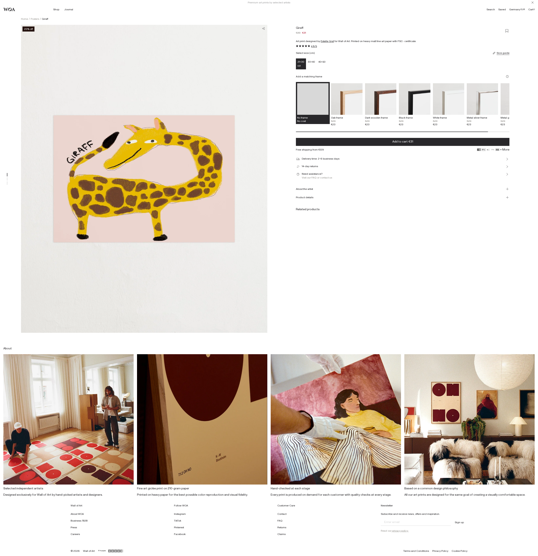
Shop (56, 9)
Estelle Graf (327, 41)
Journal (68, 9)
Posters (35, 19)
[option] (347, 104)
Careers (75, 534)
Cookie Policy (459, 551)
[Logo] (9, 9)
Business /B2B (79, 520)
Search (491, 9)
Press (74, 527)
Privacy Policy (440, 551)
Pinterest (179, 527)
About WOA (77, 514)
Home (24, 19)
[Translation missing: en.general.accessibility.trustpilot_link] (102, 551)
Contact (281, 514)
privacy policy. (400, 531)
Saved (502, 9)
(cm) (312, 53)
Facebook (180, 534)
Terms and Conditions (416, 551)
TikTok (177, 520)
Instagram (180, 514)
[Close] (532, 2)
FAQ (279, 520)
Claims (281, 534)
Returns (281, 527)
